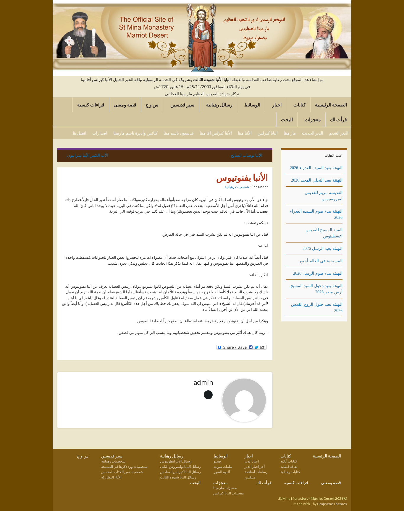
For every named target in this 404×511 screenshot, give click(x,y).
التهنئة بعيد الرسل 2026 (322, 248)
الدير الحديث (312, 132)
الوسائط (251, 104)
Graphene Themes (332, 504)
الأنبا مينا (245, 132)
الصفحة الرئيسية (331, 104)
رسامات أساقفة (256, 472)
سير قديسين (181, 104)
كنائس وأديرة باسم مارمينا (135, 132)
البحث (287, 119)
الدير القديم (338, 132)
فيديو (217, 461)
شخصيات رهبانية (237, 187)
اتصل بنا (79, 132)
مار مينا (290, 132)
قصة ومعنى (125, 104)
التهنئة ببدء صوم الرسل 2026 (317, 273)
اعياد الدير (252, 461)
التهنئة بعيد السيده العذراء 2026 (316, 168)
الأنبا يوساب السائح (246, 155)
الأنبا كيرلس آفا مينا (216, 132)
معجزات (312, 119)
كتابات (299, 104)
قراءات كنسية (90, 104)
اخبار (276, 104)
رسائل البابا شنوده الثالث (178, 477)
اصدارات (99, 132)
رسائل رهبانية (218, 104)
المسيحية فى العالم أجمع (321, 261)
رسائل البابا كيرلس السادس (180, 472)
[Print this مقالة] (220, 187)
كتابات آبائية (288, 461)
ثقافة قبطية (288, 466)
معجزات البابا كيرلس (228, 493)
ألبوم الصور (222, 472)
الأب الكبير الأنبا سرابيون (87, 155)
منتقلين (250, 477)
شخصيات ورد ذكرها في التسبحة (124, 466)
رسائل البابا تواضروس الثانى (180, 466)
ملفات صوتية (223, 466)
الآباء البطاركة (111, 477)
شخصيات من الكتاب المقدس (122, 472)
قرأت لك (338, 119)
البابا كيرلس (268, 132)
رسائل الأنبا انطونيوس (176, 461)
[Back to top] (13, 497)
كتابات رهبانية (290, 472)
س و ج (152, 104)
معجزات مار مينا (225, 488)
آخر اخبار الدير (255, 466)
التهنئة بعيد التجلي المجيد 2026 (316, 180)
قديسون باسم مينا (179, 132)
